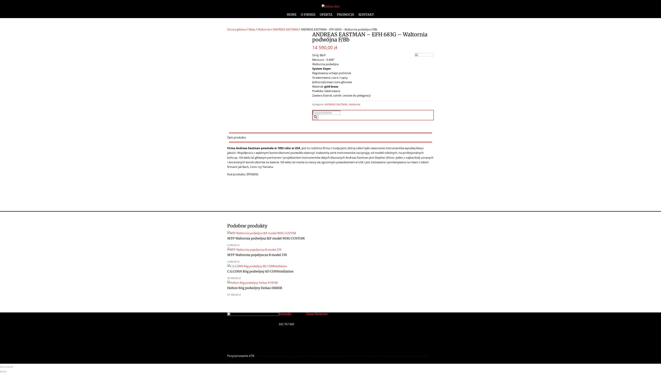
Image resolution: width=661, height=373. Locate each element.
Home (291, 15)
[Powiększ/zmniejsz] (1, 366)
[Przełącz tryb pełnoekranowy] (4, 366)
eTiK (251, 356)
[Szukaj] (315, 117)
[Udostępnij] (8, 366)
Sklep (251, 29)
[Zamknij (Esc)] (11, 366)
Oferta (326, 15)
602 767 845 (286, 324)
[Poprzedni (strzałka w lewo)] (1, 371)
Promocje (345, 15)
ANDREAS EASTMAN (285, 29)
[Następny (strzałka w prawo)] (4, 371)
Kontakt (366, 15)
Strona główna (236, 29)
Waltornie (264, 29)
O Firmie (308, 15)
